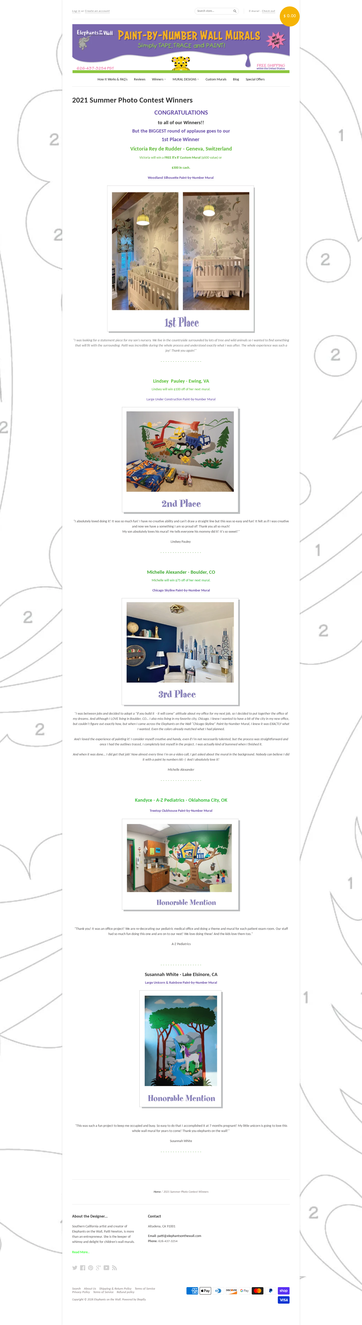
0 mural (254, 11)
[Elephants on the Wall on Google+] (98, 1268)
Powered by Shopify (133, 1299)
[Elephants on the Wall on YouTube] (106, 1268)
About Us (90, 1288)
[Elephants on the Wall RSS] (114, 1268)
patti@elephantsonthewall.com (179, 1236)
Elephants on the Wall (107, 1299)
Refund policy (125, 1292)
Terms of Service (145, 1288)
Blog (236, 79)
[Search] (234, 11)
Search (76, 1288)
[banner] (181, 48)
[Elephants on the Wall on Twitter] (75, 1268)
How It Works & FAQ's (112, 79)
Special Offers (255, 79)
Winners (158, 79)
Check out (268, 11)
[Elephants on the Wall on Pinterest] (90, 1268)
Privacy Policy (81, 1292)
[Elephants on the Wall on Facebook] (82, 1268)
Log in (76, 11)
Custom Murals (216, 79)
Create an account (97, 11)
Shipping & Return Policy (115, 1288)
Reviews (139, 79)
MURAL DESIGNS (185, 79)
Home (157, 1191)
